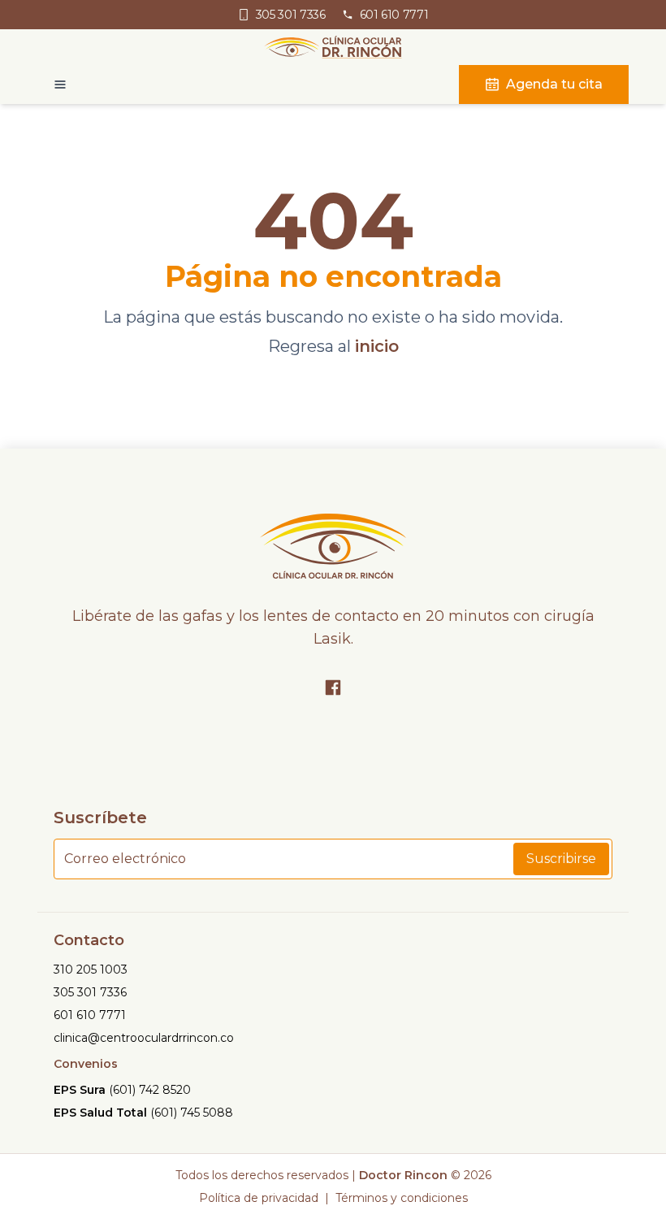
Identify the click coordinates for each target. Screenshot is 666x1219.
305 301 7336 (90, 992)
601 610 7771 (90, 1015)
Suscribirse (561, 858)
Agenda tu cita (554, 84)
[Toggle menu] (52, 84)
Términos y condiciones (401, 1198)
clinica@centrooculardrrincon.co (144, 1037)
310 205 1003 (91, 969)
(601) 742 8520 (150, 1089)
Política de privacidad (258, 1198)
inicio (377, 346)
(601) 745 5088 (191, 1112)
